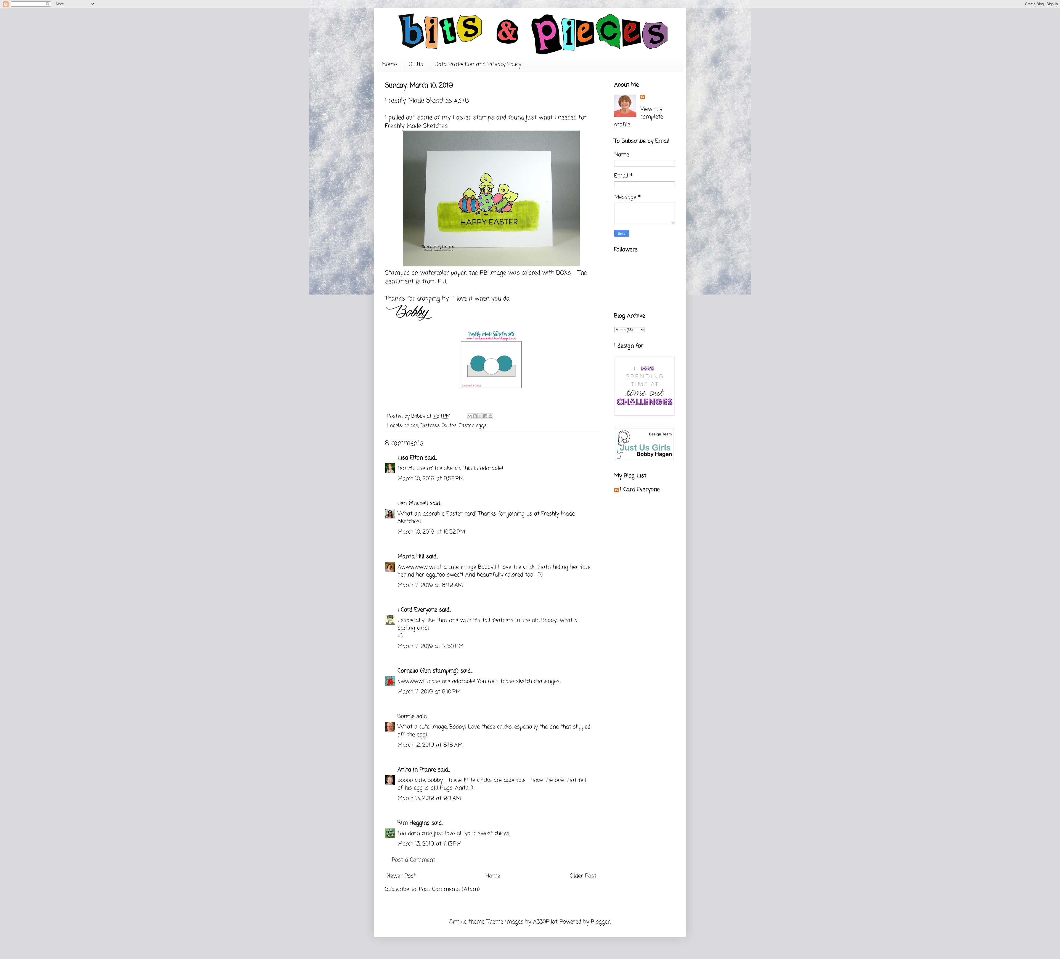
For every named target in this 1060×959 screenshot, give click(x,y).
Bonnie (406, 716)
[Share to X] (480, 416)
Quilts (416, 64)
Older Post (583, 876)
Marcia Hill (411, 556)
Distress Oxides (438, 426)
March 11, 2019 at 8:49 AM (430, 585)
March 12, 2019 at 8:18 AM (430, 745)
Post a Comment (413, 860)
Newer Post (401, 876)
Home (389, 64)
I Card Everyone (417, 610)
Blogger (600, 922)
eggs (481, 426)
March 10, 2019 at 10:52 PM (431, 532)
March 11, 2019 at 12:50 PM (430, 646)
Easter (466, 426)
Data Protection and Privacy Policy (478, 64)
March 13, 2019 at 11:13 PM (430, 844)
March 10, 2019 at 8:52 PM (431, 479)
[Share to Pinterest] (490, 416)
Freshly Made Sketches (416, 126)
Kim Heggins (414, 823)
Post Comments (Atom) (449, 889)
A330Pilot (545, 922)
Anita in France (417, 769)
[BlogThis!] (475, 416)
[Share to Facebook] (485, 416)
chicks (411, 426)
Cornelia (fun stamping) (428, 671)
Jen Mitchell (413, 503)
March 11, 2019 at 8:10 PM (429, 692)
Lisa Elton (410, 458)
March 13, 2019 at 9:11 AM (429, 798)
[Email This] (469, 416)
